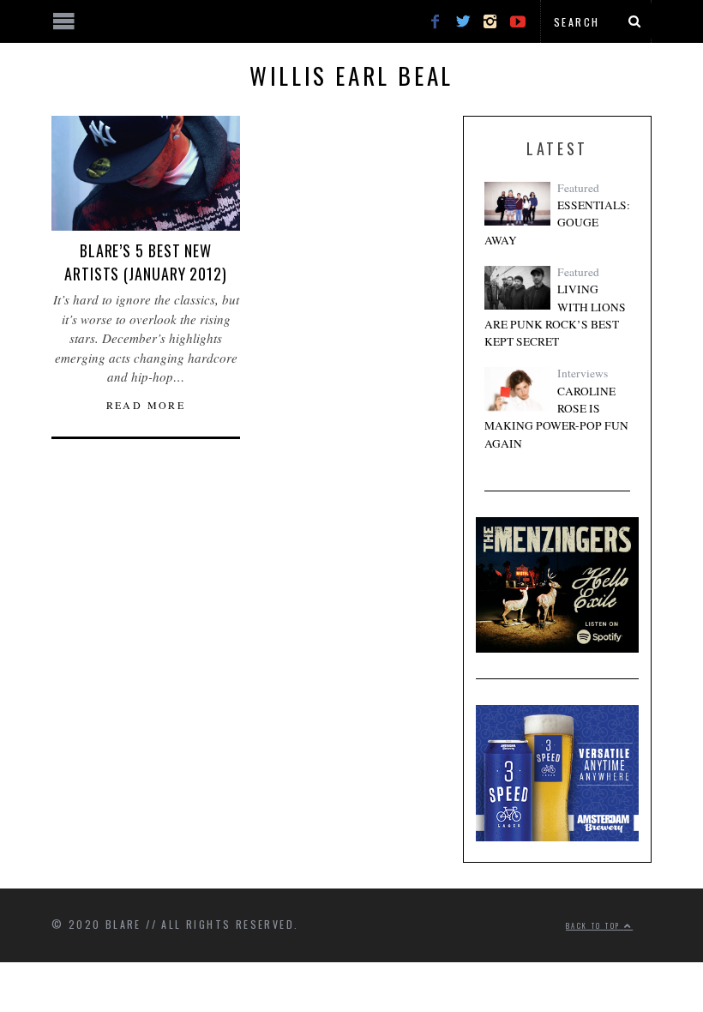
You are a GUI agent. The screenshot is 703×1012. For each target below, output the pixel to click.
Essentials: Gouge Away (557, 222)
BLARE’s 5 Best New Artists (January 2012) (145, 262)
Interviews (582, 373)
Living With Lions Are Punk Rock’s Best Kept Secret (555, 315)
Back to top (595, 925)
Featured (578, 188)
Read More (146, 405)
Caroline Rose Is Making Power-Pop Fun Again (556, 417)
